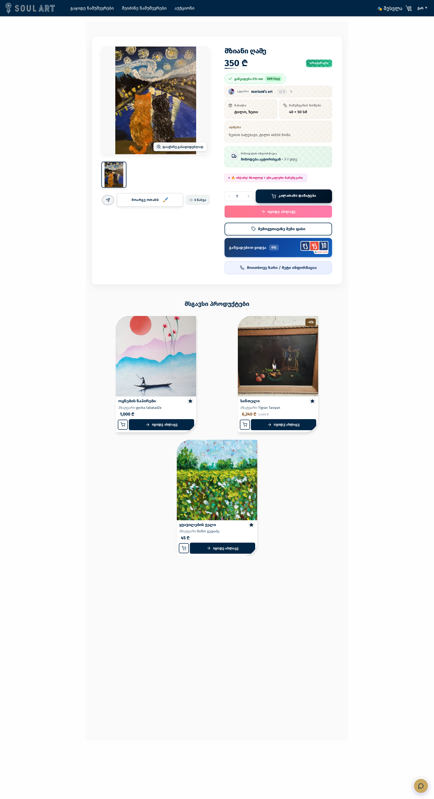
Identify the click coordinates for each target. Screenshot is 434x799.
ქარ (420, 8)
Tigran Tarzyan (269, 408)
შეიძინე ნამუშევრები (144, 8)
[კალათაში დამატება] (123, 425)
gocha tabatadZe (148, 408)
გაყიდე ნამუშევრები (92, 8)
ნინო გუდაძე (208, 531)
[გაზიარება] (108, 200)
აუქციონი (184, 8)
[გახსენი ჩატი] (421, 786)
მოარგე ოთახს (145, 200)
